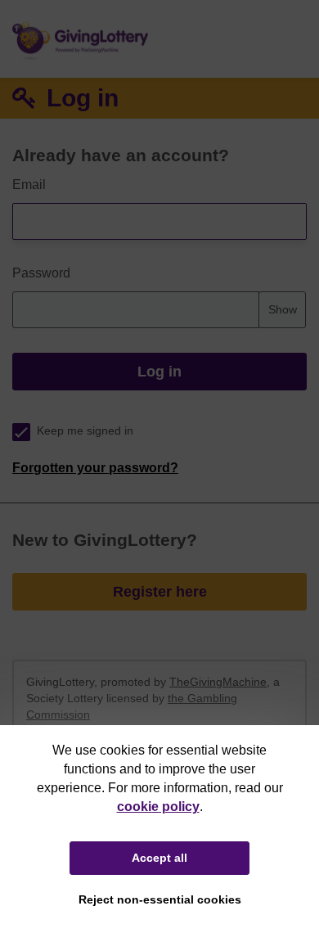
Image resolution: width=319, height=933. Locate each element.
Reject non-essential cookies (160, 899)
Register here (160, 592)
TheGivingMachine (218, 681)
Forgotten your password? (95, 468)
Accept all (159, 857)
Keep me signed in (85, 431)
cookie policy (158, 807)
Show (282, 309)
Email (29, 185)
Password (41, 273)
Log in (159, 371)
